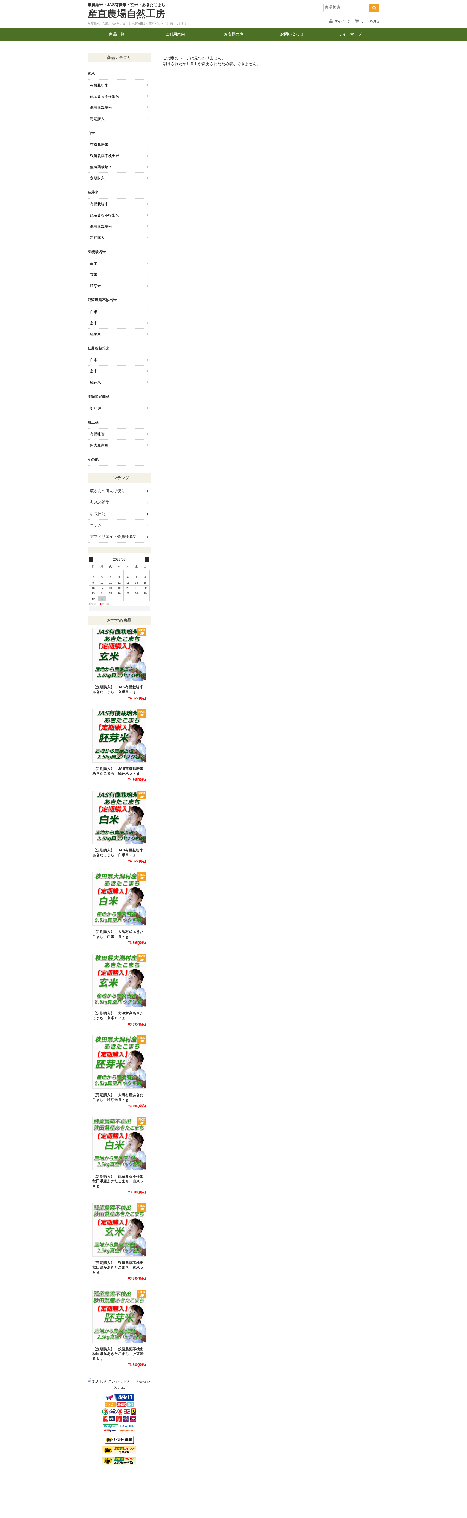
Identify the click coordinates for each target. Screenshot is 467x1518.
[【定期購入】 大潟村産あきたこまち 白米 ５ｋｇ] (119, 898)
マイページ (342, 21)
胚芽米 (93, 192)
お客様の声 (233, 34)
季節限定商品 (98, 396)
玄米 (91, 73)
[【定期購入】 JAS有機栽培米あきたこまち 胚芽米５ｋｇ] (119, 735)
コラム (96, 525)
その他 (93, 459)
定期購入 (97, 119)
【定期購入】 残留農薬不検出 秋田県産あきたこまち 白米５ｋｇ (119, 1181)
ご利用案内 (175, 34)
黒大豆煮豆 (99, 445)
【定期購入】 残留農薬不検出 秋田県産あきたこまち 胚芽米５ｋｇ (119, 1353)
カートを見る (369, 21)
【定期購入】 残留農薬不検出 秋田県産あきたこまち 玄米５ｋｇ (119, 1267)
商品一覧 (117, 34)
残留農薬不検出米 (104, 96)
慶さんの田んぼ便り (107, 491)
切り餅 (95, 408)
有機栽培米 (99, 85)
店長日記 (98, 514)
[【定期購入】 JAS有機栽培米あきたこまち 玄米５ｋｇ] (119, 654)
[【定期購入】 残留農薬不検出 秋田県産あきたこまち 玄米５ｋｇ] (119, 1229)
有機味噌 (97, 434)
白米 (91, 133)
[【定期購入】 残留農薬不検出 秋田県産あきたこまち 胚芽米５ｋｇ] (119, 1316)
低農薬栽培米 (101, 107)
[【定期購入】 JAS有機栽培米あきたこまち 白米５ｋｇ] (119, 817)
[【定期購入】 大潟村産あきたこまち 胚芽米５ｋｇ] (119, 1061)
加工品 (93, 422)
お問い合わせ (292, 34)
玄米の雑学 (99, 502)
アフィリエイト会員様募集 (113, 537)
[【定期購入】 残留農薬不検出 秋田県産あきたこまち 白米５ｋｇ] (119, 1143)
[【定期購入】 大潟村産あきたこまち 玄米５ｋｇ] (119, 980)
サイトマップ (350, 34)
